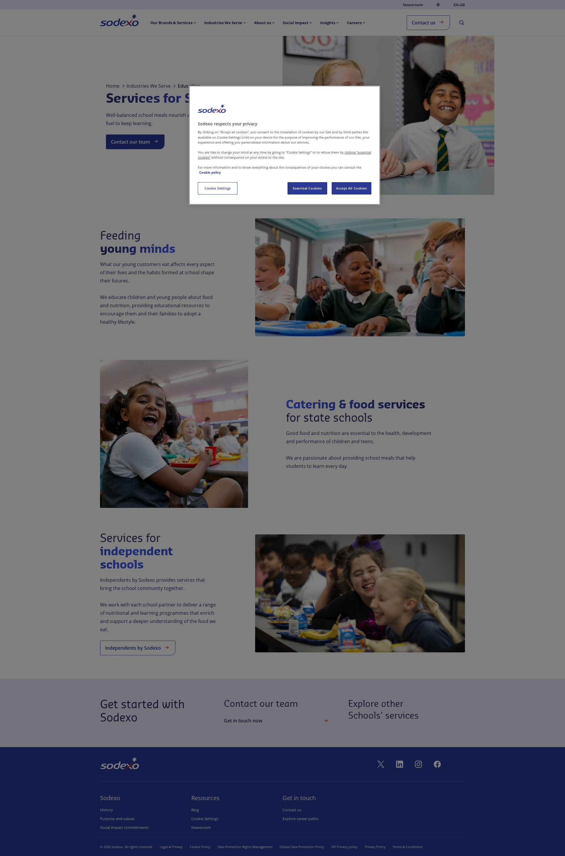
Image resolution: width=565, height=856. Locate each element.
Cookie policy (210, 172)
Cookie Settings (218, 188)
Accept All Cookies (351, 188)
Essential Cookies (307, 188)
